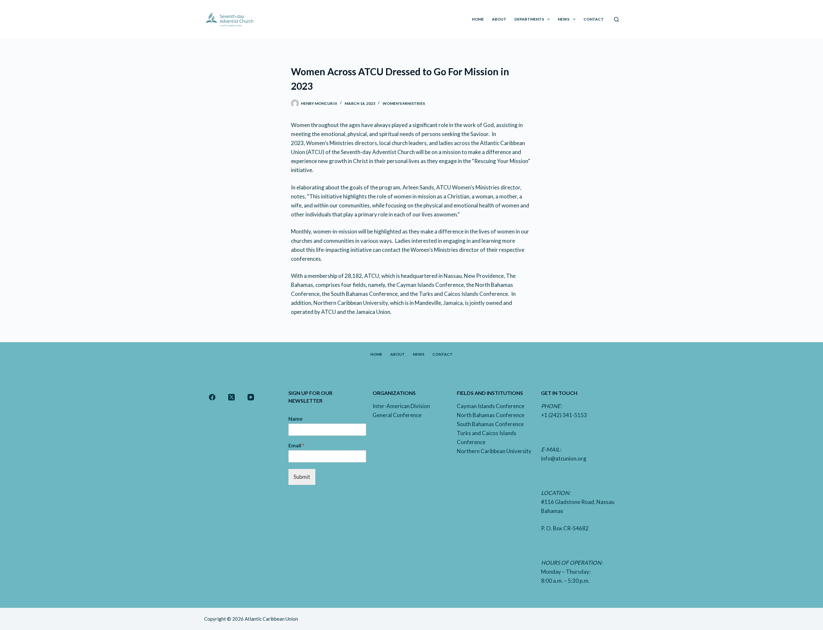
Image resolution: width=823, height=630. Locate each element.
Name (295, 418)
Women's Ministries (404, 103)
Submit (302, 476)
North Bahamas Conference (490, 415)
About (499, 19)
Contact (593, 19)
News (563, 19)
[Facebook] (212, 397)
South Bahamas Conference (490, 424)
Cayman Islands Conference (490, 406)
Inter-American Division (401, 406)
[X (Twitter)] (231, 397)
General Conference (397, 415)
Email (296, 445)
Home (478, 19)
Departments (529, 19)
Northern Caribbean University (494, 451)
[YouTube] (251, 397)
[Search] (616, 19)
